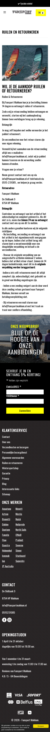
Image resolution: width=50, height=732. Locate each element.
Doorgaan (41, 726)
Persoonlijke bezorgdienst (14, 452)
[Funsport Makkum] (22, 12)
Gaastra (6, 545)
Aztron (5, 514)
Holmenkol (7, 550)
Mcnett (19, 509)
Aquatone (6, 509)
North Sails (21, 529)
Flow (4, 540)
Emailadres (13, 387)
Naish (18, 519)
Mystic (19, 514)
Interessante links (10, 489)
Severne (19, 545)
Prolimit (19, 540)
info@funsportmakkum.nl (14, 605)
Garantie (6, 473)
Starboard (20, 556)
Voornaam (12, 396)
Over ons (6, 442)
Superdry (20, 561)
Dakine (5, 524)
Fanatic (5, 535)
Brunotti (6, 519)
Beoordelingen (20, 676)
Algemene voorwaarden (13, 457)
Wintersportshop (10, 468)
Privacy (5, 478)
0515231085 (8, 612)
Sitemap (6, 494)
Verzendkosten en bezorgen (15, 447)
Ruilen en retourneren (12, 463)
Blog (4, 484)
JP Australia (7, 566)
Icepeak (5, 556)
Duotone (6, 529)
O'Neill (18, 535)
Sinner (19, 550)
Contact (6, 437)
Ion (3, 561)
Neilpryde (20, 524)
